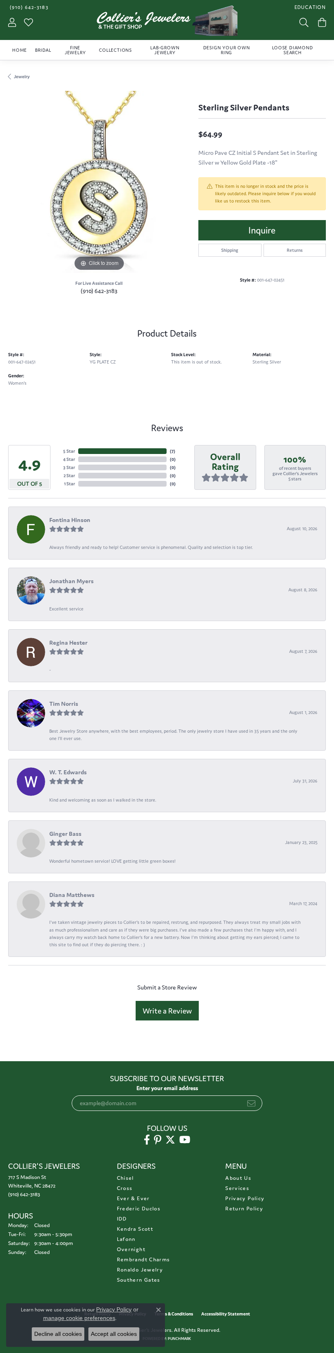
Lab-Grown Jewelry (164, 50)
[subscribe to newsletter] (251, 1103)
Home (19, 50)
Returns (295, 250)
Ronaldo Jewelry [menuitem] (140, 1269)
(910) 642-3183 (99, 291)
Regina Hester (68, 642)
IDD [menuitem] (122, 1218)
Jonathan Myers (71, 581)
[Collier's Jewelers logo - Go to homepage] (167, 22)
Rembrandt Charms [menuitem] (143, 1259)
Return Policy (244, 1208)
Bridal (43, 50)
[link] (28, 7)
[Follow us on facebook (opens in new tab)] (147, 1140)
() (172, 451)
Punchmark (179, 1338)
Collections (115, 50)
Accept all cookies (114, 1334)
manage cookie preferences (79, 1318)
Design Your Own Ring (226, 50)
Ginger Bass (65, 833)
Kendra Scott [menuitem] (135, 1228)
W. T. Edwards (68, 772)
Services (237, 1188)
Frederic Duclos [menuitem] (138, 1208)
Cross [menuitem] (125, 1188)
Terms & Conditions (173, 1314)
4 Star (69, 459)
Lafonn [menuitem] (126, 1239)
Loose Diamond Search (292, 50)
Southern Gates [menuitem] (138, 1279)
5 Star (69, 451)
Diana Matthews (71, 895)
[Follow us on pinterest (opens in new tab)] (157, 1140)
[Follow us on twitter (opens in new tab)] (170, 1140)
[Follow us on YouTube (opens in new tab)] (184, 1140)
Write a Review (167, 1011)
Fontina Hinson (69, 520)
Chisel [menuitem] (125, 1178)
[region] (99, 182)
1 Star (69, 484)
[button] (309, 7)
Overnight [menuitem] (131, 1249)
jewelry (22, 76)
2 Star (69, 475)
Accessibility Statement (225, 1314)
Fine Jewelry (75, 50)
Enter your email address (167, 1088)
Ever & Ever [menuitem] (133, 1198)
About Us (238, 1178)
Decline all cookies (58, 1334)
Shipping (229, 250)
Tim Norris (63, 703)
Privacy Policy (244, 1198)
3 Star (69, 467)
